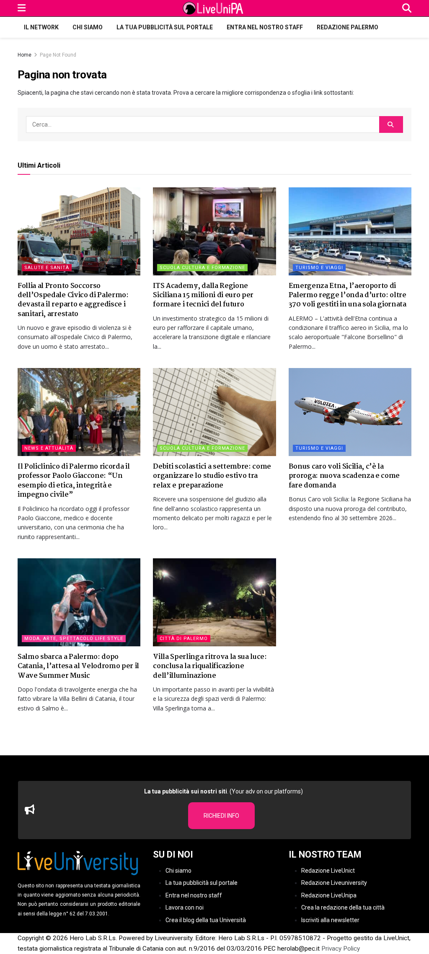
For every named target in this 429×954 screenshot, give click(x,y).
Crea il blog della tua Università (205, 920)
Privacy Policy (340, 948)
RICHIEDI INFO (221, 815)
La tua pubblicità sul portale (164, 27)
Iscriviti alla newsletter (330, 920)
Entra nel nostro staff (265, 27)
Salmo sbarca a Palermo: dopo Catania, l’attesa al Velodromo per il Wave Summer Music (78, 666)
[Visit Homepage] (214, 8)
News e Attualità (48, 448)
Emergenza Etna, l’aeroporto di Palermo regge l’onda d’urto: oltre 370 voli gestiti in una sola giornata (347, 295)
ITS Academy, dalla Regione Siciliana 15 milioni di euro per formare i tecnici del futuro (203, 295)
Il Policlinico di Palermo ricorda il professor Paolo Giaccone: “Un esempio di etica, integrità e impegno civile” (73, 480)
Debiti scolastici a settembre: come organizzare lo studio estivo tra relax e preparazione (212, 476)
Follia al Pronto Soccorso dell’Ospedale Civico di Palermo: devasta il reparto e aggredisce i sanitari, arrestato (73, 300)
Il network (41, 27)
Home (24, 55)
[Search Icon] (406, 8)
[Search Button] (391, 124)
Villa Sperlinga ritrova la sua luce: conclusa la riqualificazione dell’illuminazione (209, 666)
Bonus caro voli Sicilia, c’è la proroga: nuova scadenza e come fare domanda (344, 476)
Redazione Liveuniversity (334, 882)
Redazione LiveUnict (328, 870)
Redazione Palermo (347, 27)
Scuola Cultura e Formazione (202, 267)
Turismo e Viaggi (319, 267)
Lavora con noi (184, 907)
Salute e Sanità (46, 267)
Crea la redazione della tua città (343, 907)
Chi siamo (87, 27)
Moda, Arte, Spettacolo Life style (73, 638)
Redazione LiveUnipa (329, 895)
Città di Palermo (184, 638)
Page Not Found (58, 55)
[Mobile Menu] (22, 8)
